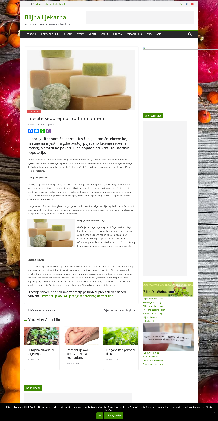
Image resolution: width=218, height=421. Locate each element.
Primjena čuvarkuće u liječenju (41, 352)
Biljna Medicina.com (153, 298)
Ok (99, 415)
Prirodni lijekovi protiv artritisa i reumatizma (77, 354)
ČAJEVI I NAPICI (154, 34)
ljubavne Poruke (151, 352)
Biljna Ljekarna (45, 17)
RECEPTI (104, 34)
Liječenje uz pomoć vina (41, 310)
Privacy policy (114, 415)
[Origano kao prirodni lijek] (120, 328)
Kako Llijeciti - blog (152, 302)
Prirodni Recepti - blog (154, 309)
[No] (214, 412)
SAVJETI (80, 34)
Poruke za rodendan (153, 364)
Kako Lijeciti (149, 321)
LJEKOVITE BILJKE (49, 34)
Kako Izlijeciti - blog (152, 313)
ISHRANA (67, 34)
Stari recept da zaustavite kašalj (49, 4)
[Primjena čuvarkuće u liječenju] (41, 328)
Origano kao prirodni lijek (120, 352)
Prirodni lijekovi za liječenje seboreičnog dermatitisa (77, 296)
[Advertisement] (140, 17)
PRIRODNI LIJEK (134, 34)
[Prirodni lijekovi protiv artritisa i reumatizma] (81, 328)
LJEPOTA (117, 34)
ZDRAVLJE (31, 34)
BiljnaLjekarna (49, 124)
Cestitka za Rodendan (153, 360)
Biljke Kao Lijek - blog (153, 306)
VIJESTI (92, 34)
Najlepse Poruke (151, 356)
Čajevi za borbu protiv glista (119, 310)
